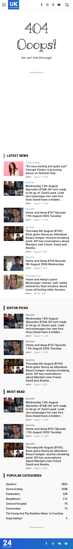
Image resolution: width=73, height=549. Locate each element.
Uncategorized (33, 276)
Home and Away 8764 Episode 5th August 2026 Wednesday (46, 262)
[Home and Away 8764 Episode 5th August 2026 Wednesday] (13, 263)
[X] (53, 5)
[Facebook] (42, 5)
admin (28, 177)
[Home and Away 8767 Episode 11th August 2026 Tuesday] (13, 215)
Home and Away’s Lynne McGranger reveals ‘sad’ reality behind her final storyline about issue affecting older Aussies (46, 284)
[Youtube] (59, 5)
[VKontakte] (59, 543)
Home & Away (33, 162)
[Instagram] (47, 5)
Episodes (30, 182)
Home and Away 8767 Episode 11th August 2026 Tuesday (46, 214)
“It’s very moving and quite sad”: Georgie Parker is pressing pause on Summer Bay (47, 170)
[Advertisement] (36, 111)
